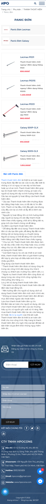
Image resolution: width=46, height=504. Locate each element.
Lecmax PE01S (27, 80)
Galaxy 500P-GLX (29, 127)
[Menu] (42, 3)
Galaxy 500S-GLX (29, 151)
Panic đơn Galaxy (20, 41)
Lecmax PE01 (27, 57)
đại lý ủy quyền (15, 315)
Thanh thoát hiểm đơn (11, 180)
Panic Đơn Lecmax (20, 29)
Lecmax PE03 (27, 104)
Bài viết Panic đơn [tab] (13, 174)
